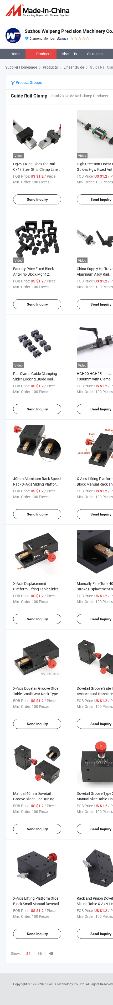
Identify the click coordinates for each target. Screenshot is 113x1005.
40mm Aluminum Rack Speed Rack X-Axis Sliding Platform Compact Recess (37, 484)
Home (15, 53)
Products (43, 53)
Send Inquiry (37, 199)
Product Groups (28, 82)
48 (51, 953)
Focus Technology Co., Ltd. (66, 984)
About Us (69, 53)
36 (40, 953)
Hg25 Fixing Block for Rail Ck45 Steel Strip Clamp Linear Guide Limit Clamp (37, 169)
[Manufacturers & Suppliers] (38, 10)
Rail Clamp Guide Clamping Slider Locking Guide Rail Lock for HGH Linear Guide (35, 379)
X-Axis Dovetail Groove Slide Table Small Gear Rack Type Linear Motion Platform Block (37, 694)
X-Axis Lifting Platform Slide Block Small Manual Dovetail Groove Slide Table (36, 904)
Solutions (94, 53)
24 (28, 953)
